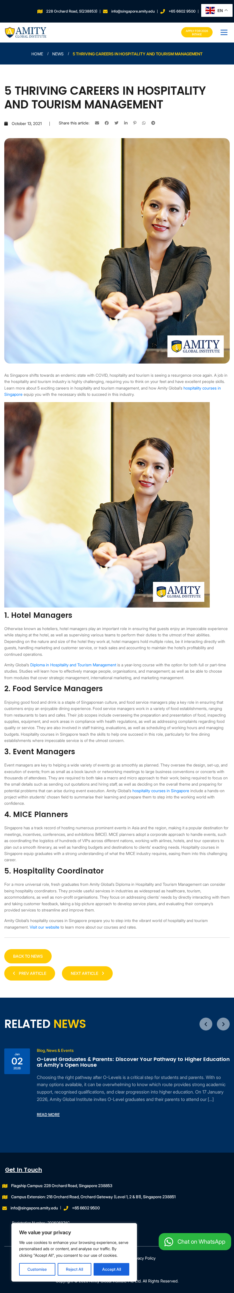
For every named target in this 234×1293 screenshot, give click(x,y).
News (58, 53)
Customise (37, 1269)
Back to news (28, 956)
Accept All (111, 1269)
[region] (74, 1252)
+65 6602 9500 (182, 11)
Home (37, 53)
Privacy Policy (143, 1258)
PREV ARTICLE (32, 973)
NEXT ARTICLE (85, 973)
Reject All (74, 1269)
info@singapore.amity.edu (133, 11)
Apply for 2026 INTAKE (197, 32)
